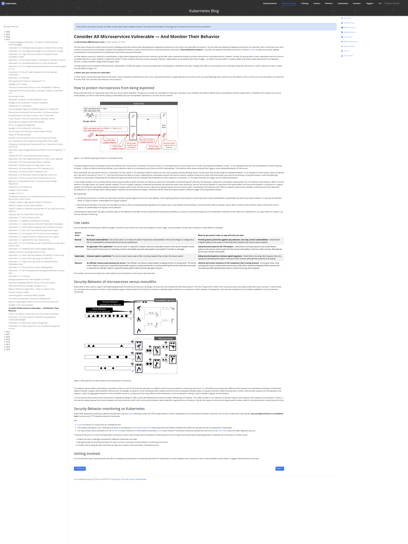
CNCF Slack (222, 430)
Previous (79, 468)
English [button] (370, 3)
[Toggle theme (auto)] (380, 3)
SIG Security (116, 430)
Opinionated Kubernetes (142, 428)
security (159, 430)
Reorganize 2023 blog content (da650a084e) (128, 479)
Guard (252, 49)
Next (280, 468)
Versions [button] (356, 3)
